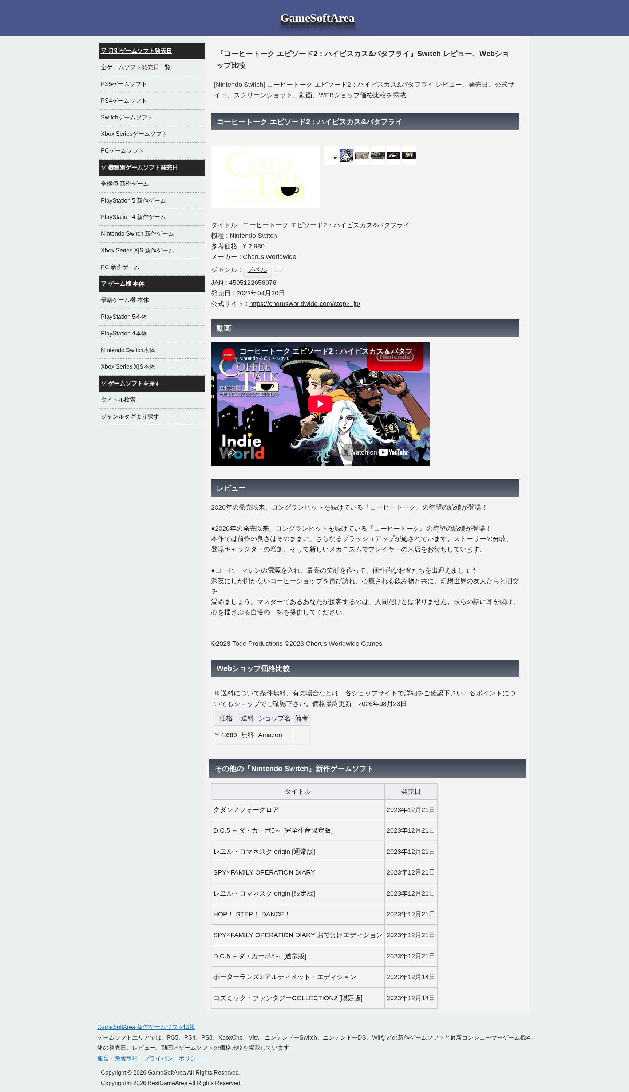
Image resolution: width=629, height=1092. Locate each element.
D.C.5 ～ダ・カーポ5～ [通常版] (259, 956)
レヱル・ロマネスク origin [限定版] (264, 893)
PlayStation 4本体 (124, 333)
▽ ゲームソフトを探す (131, 383)
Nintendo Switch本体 (128, 350)
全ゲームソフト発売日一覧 (136, 67)
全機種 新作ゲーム (125, 184)
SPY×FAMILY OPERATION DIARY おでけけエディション (298, 935)
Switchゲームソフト (127, 117)
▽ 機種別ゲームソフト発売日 (139, 167)
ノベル (257, 270)
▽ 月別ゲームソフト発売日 (136, 51)
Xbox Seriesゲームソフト (134, 134)
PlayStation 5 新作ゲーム (133, 200)
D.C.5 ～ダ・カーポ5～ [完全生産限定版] (273, 830)
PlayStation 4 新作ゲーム (133, 217)
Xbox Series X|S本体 (128, 367)
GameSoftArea (317, 17)
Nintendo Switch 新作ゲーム (137, 234)
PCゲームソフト (122, 151)
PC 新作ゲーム (120, 267)
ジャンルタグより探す (130, 416)
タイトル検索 (118, 400)
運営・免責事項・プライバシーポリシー (149, 1058)
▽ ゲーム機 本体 (123, 283)
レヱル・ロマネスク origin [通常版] (264, 851)
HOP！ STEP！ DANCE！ (252, 914)
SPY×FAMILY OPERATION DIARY (264, 872)
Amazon (270, 735)
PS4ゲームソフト (124, 101)
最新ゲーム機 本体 (125, 300)
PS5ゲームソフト (124, 84)
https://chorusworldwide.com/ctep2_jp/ (304, 303)
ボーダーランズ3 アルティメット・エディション (284, 977)
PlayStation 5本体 (124, 317)
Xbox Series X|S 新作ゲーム (137, 250)
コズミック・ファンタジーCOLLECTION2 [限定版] (288, 998)
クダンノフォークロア (246, 809)
